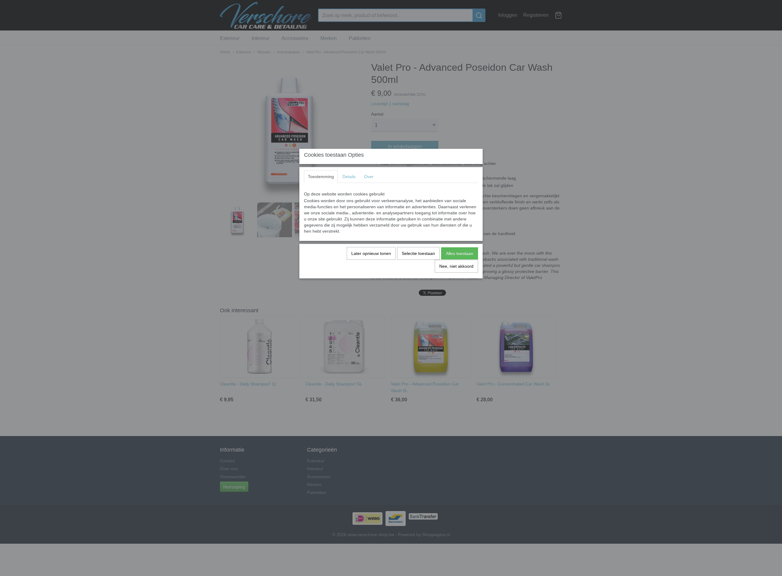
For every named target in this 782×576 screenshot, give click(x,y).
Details (349, 176)
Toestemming (321, 176)
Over (369, 176)
